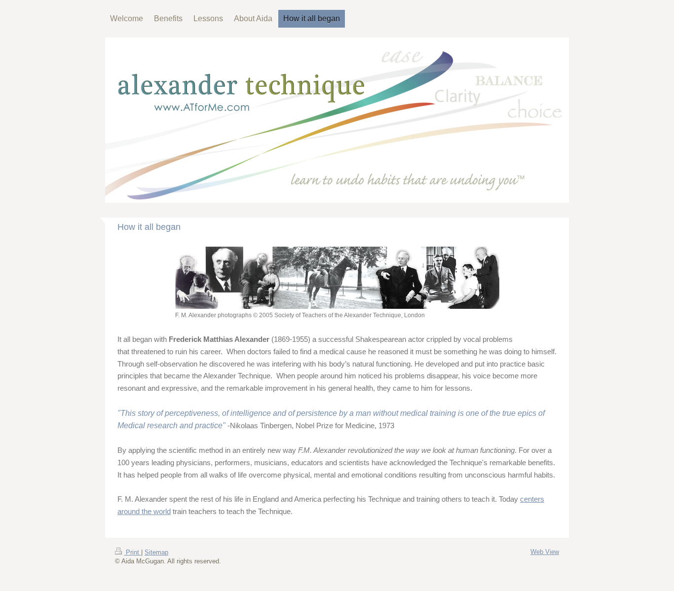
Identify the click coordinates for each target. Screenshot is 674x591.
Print (132, 552)
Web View (544, 551)
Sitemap (156, 552)
